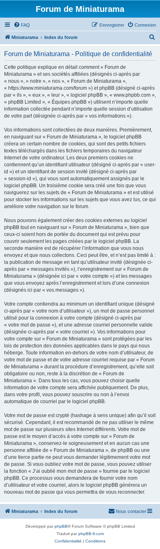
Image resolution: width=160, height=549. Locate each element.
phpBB (61, 526)
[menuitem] (22, 25)
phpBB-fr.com (91, 533)
